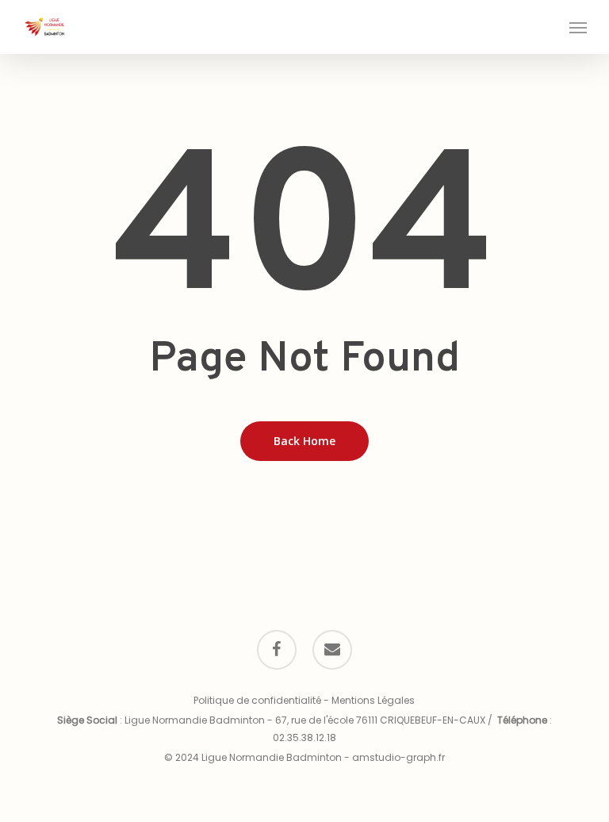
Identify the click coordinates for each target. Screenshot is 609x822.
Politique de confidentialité (257, 700)
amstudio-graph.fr (398, 757)
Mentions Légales (373, 700)
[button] (578, 27)
